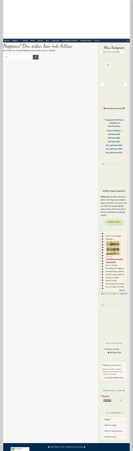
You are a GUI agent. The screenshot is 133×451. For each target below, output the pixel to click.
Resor (47, 40)
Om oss (96, 40)
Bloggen (15, 40)
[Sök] (36, 57)
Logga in (107, 419)
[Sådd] (106, 293)
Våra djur (40, 40)
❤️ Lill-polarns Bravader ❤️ (114, 108)
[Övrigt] (125, 293)
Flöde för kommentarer (113, 431)
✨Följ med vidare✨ (114, 222)
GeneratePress (78, 447)
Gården (32, 40)
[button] (128, 40)
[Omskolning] (110, 293)
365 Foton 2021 (114, 142)
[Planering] (122, 293)
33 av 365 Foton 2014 (114, 149)
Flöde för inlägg (110, 425)
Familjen (25, 40)
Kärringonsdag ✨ (86, 40)
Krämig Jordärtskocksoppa (114, 343)
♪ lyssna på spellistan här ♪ (114, 377)
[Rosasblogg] (114, 396)
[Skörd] (118, 293)
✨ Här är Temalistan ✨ (114, 131)
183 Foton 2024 (114, 138)
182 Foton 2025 (114, 134)
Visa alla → (110, 239)
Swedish (18, 449)
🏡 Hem (7, 40)
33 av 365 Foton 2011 (114, 153)
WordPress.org (110, 437)
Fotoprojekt (55, 40)
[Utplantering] (114, 293)
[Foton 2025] (114, 124)
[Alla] (102, 293)
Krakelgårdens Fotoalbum (70, 40)
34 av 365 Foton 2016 (114, 145)
